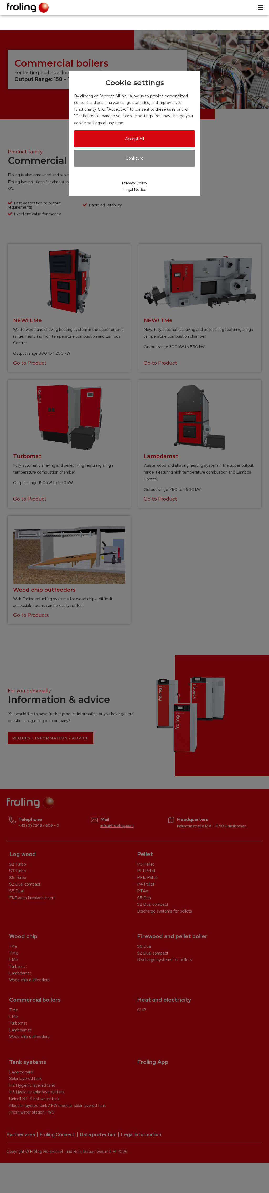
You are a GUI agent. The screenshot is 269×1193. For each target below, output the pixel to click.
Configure (134, 158)
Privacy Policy (134, 183)
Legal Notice (134, 189)
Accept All (134, 138)
